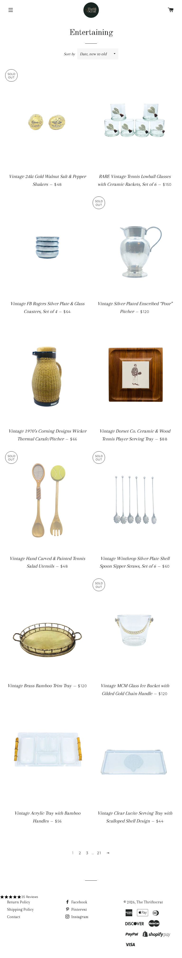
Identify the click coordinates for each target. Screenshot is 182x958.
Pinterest (78, 909)
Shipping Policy (20, 909)
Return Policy (18, 902)
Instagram (79, 917)
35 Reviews (29, 897)
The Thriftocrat (149, 902)
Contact (13, 917)
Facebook (78, 902)
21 (99, 853)
